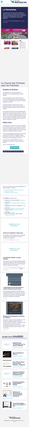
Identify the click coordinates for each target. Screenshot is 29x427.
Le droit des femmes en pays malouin (12, 258)
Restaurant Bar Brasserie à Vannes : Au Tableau (14, 316)
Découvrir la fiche (17, 347)
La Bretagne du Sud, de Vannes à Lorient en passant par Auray (13, 288)
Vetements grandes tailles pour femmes (14, 189)
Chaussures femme (9, 191)
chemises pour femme (10, 215)
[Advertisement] (14, 65)
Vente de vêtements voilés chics (13, 233)
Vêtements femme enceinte (11, 192)
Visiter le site (15, 147)
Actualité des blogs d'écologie (18, 208)
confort (13, 212)
